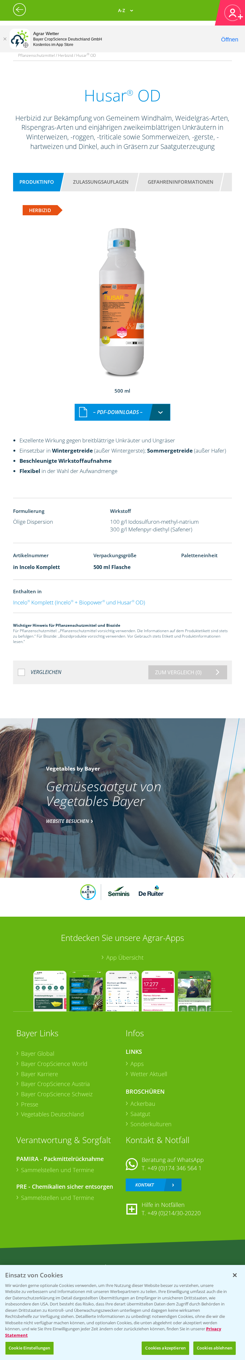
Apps (137, 1064)
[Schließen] (5, 39)
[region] (122, 1312)
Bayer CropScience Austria (55, 1084)
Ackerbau (142, 1103)
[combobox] (122, 412)
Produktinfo (36, 182)
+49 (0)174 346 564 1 (174, 1168)
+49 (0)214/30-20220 (174, 1213)
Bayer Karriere (39, 1074)
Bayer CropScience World (54, 1064)
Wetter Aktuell (148, 1074)
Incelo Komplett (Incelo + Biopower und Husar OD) (79, 602)
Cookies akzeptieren (165, 1348)
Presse (29, 1104)
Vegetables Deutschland (52, 1114)
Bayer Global (37, 1053)
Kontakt (144, 1185)
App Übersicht (125, 957)
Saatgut (140, 1114)
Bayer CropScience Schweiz (57, 1094)
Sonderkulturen (151, 1124)
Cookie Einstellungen (29, 1348)
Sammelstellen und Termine (57, 1170)
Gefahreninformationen (180, 182)
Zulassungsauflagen (101, 182)
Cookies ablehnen (214, 1348)
